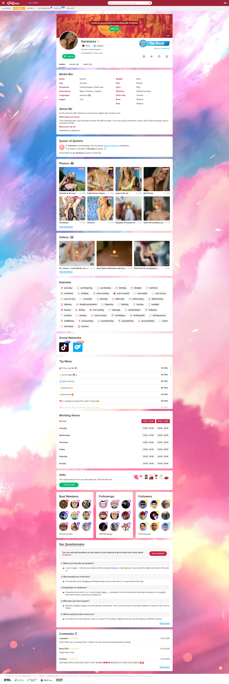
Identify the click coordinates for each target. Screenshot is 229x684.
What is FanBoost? (162, 48)
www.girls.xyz (27, 676)
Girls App (70, 8)
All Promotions (44, 8)
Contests (57, 8)
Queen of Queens (111, 146)
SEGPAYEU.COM (52, 676)
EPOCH (42, 676)
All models (6, 8)
